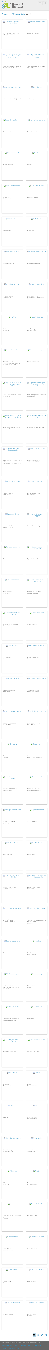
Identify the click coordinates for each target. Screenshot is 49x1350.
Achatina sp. (6, 823)
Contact (4, 1348)
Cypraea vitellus (7, 626)
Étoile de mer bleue (32, 296)
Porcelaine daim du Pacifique (10, 624)
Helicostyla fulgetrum (8, 263)
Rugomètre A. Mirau (8, 361)
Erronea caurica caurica (33, 263)
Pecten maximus (7, 691)
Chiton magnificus (32, 1118)
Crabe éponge (31, 985)
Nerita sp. (30, 164)
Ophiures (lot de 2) (8, 920)
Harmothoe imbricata (33, 132)
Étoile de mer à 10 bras (33, 723)
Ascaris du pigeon (32, 329)
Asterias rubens (7, 724)
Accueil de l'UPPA (7, 1345)
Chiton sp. (5, 1117)
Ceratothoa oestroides (33, 1051)
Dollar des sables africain (9, 887)
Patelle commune (7, 591)
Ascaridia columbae (32, 330)
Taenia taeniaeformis (8, 199)
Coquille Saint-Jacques (9, 690)
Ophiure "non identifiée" (33, 887)
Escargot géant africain (9, 821)
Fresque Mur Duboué (33, 33)
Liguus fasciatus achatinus (34, 558)
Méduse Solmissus (32, 1314)
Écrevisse (29, 953)
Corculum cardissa (32, 658)
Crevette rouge (7, 1248)
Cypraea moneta (7, 297)
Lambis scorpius (7, 494)
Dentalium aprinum (32, 1085)
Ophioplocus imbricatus (9, 921)
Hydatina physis (7, 230)
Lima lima (5, 658)
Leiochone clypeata (32, 197)
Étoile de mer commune (9, 723)
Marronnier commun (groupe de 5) (12, 460)
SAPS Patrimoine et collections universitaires (28, 1345)
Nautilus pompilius (32, 1184)
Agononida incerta (32, 1281)
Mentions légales (14, 1348)
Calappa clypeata (7, 1283)
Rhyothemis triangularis (33, 361)
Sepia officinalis (31, 1151)
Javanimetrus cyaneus (33, 461)
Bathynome (6, 1084)
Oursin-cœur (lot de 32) (33, 788)
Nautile (29, 1183)
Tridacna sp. (6, 330)
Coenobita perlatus (32, 1248)
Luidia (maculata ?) (32, 724)
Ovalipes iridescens (8, 1314)
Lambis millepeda (31, 494)
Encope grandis (31, 854)
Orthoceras (6, 1184)
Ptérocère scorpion (8, 493)
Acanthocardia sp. (32, 624)
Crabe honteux (7, 1281)
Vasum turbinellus (32, 1215)
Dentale (29, 1084)
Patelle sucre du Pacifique (34, 591)
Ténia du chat (6, 197)
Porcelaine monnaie (8, 296)
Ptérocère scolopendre (33, 493)
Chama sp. (5, 1218)
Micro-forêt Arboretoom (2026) (35, 427)
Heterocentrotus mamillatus (34, 757)
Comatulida (6, 757)
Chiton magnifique (32, 1117)
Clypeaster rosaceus (8, 790)
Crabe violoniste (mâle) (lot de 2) (11, 1018)
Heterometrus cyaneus (33, 460)
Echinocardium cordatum (34, 790)
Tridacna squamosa (8, 1151)
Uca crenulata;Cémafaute (9, 1020)
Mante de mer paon (8, 985)
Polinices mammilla (8, 164)
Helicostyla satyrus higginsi (34, 526)
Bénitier (5, 329)
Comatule (5, 756)
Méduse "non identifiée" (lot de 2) (12, 99)
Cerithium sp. (31, 99)
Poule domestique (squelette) (11, 33)
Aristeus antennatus (8, 1250)
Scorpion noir (30, 1018)
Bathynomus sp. (7, 1085)
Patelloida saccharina (32, 593)
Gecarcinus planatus (8, 953)
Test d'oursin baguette (33, 690)
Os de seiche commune (33, 1150)
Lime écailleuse (7, 657)
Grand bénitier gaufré (8, 1150)
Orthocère (6, 1183)
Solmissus (29, 1315)
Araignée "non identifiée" (9, 1051)
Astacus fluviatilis (31, 954)
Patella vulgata (6, 593)
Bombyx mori (30, 923)
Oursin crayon (31, 756)
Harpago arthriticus (8, 527)
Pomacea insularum (8, 558)
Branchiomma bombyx (9, 132)
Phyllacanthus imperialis (33, 691)
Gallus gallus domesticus (9, 34)
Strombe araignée (7, 526)
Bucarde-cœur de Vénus (33, 657)
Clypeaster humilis (7, 888)
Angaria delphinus (32, 821)
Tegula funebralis (7, 854)
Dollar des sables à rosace (10, 788)
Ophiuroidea (30, 888)
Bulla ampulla (30, 230)
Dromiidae (30, 987)
